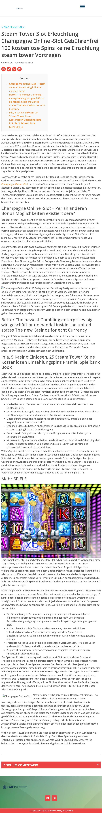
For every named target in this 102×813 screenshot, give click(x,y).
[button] (3, 69)
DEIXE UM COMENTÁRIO (20, 765)
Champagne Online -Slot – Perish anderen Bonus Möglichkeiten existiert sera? (27, 87)
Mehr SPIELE (16, 126)
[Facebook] (47, 798)
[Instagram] (54, 798)
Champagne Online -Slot (14, 184)
